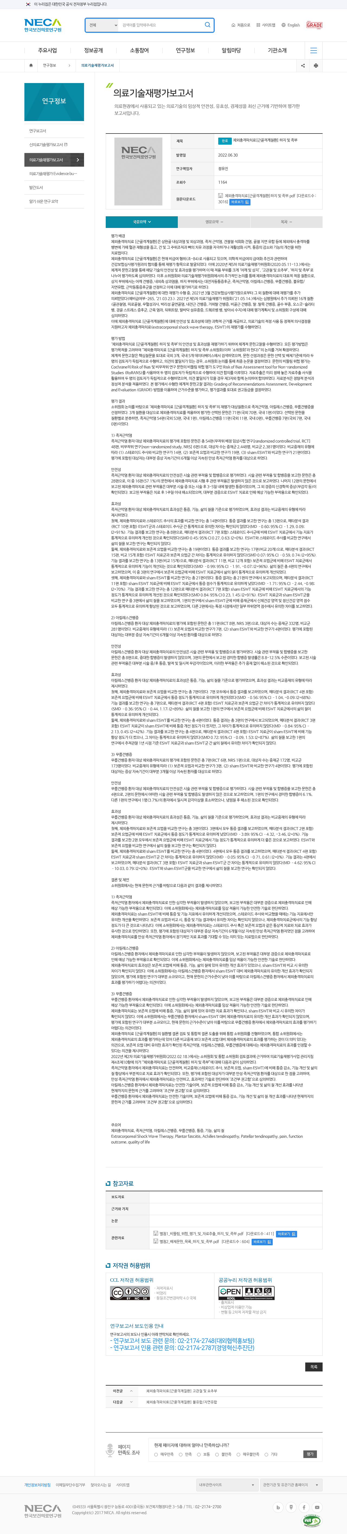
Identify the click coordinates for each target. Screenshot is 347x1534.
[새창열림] (278, 1504)
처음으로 (243, 25)
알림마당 (231, 50)
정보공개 (93, 50)
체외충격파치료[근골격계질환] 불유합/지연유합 (181, 1402)
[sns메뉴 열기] (303, 61)
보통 (206, 1454)
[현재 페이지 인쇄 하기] (316, 65)
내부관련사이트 (210, 1485)
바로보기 (237, 202)
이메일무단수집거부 (70, 1485)
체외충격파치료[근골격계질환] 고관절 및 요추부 (181, 1391)
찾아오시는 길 (101, 1485)
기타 (274, 1454)
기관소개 (277, 50)
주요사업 (47, 50)
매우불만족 (251, 1454)
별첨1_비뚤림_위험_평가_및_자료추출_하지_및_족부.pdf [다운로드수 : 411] (217, 1234)
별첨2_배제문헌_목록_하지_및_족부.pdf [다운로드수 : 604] (205, 1242)
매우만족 (167, 1454)
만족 (188, 1454)
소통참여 (139, 50)
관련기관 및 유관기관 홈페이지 (285, 1485)
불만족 (226, 1454)
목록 (313, 1367)
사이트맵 (268, 25)
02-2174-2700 (208, 1507)
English (294, 25)
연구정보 (185, 50)
